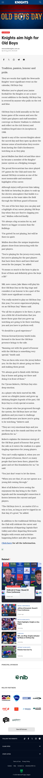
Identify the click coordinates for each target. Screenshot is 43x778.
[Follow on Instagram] (36, 739)
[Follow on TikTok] (24, 739)
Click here (7, 543)
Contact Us (21, 766)
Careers (10, 766)
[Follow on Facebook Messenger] (39, 739)
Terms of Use (17, 761)
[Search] (40, 2)
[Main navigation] (3, 2)
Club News (5, 32)
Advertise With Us (30, 766)
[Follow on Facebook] (28, 739)
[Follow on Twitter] (32, 739)
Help (14, 766)
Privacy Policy (26, 761)
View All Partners (21, 729)
